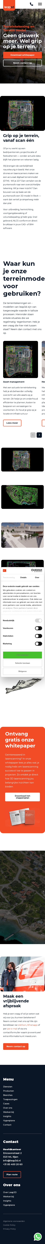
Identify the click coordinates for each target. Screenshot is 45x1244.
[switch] (38, 628)
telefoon (22, 1025)
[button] (22, 55)
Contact (7, 1125)
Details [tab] (23, 577)
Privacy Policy (9, 1229)
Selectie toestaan (22, 663)
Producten (8, 1091)
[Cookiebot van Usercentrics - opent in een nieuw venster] (31, 570)
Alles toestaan (22, 655)
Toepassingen (10, 1099)
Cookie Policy (9, 1225)
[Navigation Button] (40, 4)
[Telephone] (31, 4)
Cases (6, 1103)
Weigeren (22, 671)
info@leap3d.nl (12, 1160)
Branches (7, 1095)
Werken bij (8, 1112)
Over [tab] (37, 577)
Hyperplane (9, 1120)
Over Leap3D (9, 1192)
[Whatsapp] (37, 1237)
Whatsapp (32, 1025)
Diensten (7, 1087)
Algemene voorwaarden (14, 1221)
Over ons (7, 1108)
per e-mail (12, 1029)
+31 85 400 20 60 (12, 1164)
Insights (7, 1116)
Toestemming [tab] (9, 577)
